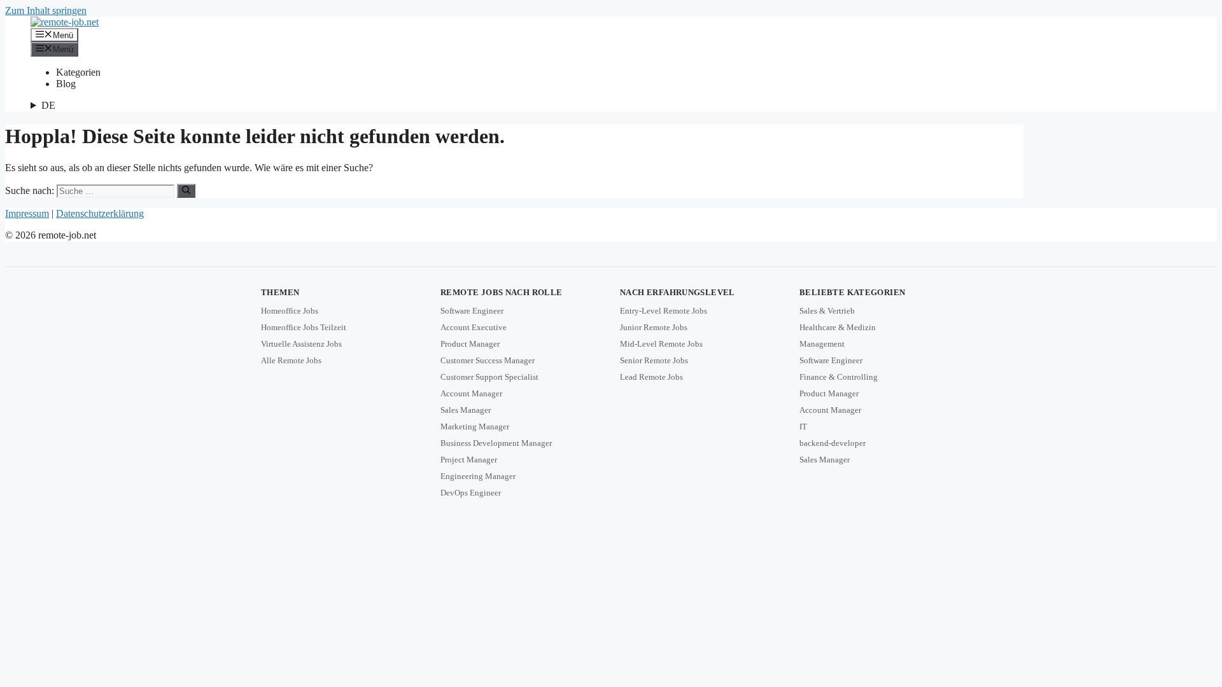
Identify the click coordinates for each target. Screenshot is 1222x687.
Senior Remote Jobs (654, 360)
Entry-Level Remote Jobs (663, 311)
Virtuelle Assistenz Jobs (301, 344)
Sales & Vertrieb (827, 311)
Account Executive (473, 327)
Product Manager (470, 344)
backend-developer (832, 443)
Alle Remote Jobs (291, 360)
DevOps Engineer (470, 492)
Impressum (27, 213)
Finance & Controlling (838, 377)
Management (822, 344)
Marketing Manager (474, 426)
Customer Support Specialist (489, 377)
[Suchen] (186, 191)
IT (803, 426)
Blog (66, 83)
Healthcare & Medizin (837, 327)
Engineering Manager (478, 476)
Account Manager (471, 393)
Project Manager (468, 459)
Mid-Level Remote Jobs (661, 344)
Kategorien (78, 72)
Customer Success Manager (487, 360)
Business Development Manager (496, 443)
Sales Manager (465, 410)
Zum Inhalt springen (46, 10)
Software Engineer (471, 311)
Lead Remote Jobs (651, 377)
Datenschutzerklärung (100, 213)
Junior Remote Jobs (653, 327)
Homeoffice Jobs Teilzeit (303, 327)
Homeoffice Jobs (289, 311)
